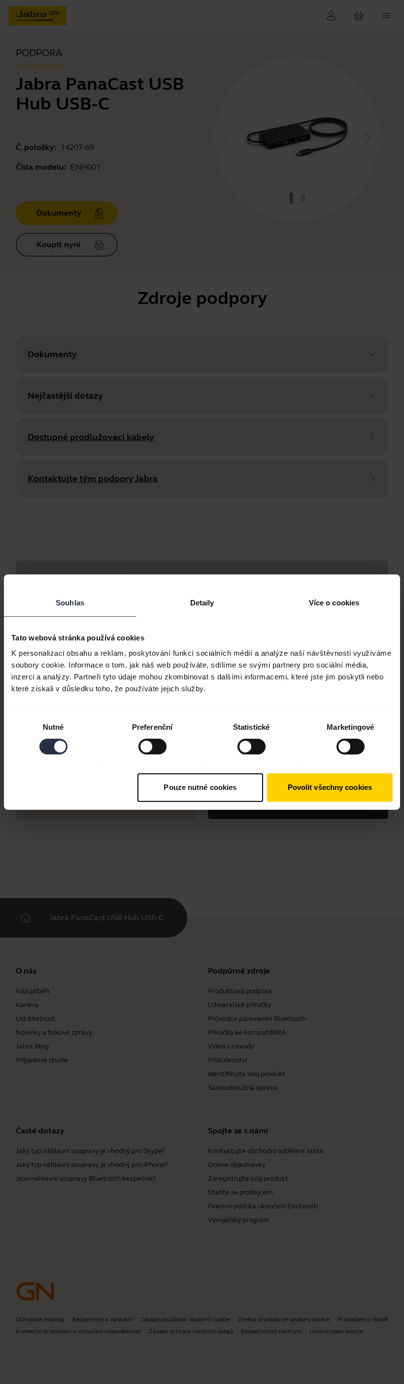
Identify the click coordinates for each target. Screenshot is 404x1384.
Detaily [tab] (202, 602)
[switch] (152, 746)
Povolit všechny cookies (330, 787)
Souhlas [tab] (70, 602)
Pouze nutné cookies (200, 787)
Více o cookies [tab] (334, 602)
